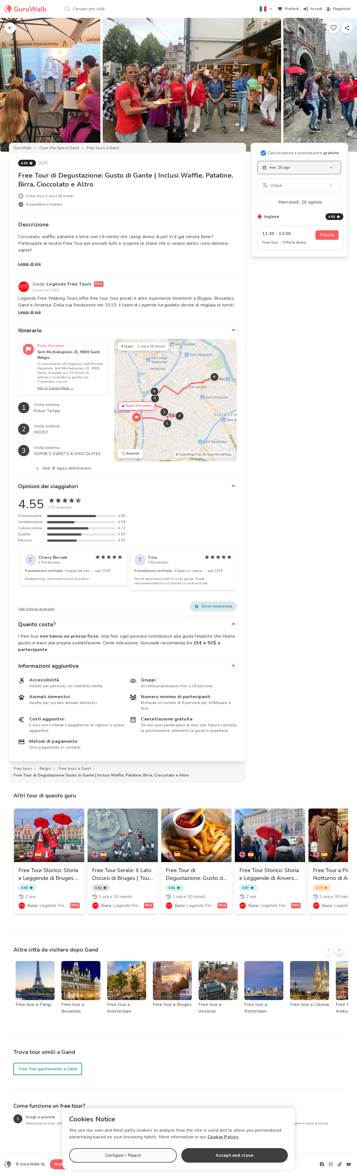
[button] (137, 417)
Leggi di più (29, 264)
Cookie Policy (223, 1137)
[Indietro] (10, 27)
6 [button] (214, 377)
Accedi (316, 8)
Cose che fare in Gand (59, 148)
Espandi (133, 453)
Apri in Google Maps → (55, 388)
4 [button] (155, 398)
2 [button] (164, 412)
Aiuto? (60, 1164)
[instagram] (331, 1164)
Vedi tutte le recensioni (36, 609)
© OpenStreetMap (217, 455)
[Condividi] (347, 27)
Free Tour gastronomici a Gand (47, 1069)
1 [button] (167, 423)
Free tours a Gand (103, 148)
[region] (175, 400)
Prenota (327, 235)
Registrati (341, 8)
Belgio (45, 768)
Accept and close (235, 1155)
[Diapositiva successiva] (343, 84)
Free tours (23, 768)
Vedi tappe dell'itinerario (66, 468)
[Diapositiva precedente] (13, 84)
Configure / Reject (123, 1155)
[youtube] (349, 1164)
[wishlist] (333, 27)
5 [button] (154, 391)
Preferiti (292, 8)
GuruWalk (23, 148)
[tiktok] (340, 1164)
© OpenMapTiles (189, 455)
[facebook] (322, 1164)
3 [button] (179, 416)
